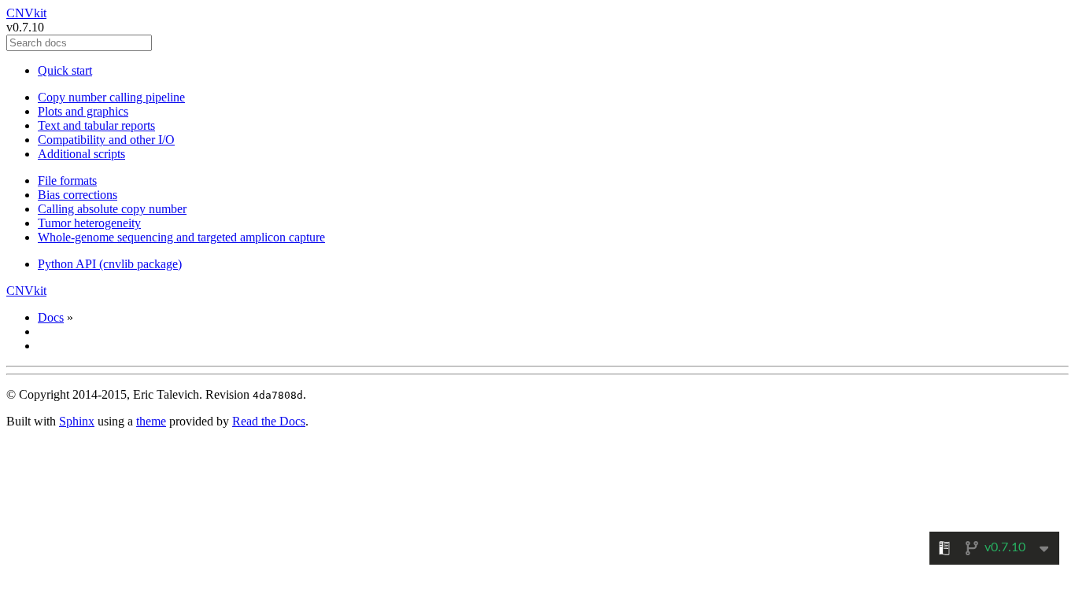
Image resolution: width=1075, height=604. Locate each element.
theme (151, 421)
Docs (51, 317)
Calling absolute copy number (112, 208)
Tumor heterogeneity (89, 223)
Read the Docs (268, 421)
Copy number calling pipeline (111, 97)
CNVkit (26, 13)
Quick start (65, 70)
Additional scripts (81, 153)
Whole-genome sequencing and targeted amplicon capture (181, 237)
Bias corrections (77, 194)
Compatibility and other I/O (106, 139)
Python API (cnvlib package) (110, 264)
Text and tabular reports (96, 125)
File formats (67, 180)
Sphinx (76, 421)
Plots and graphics (83, 111)
